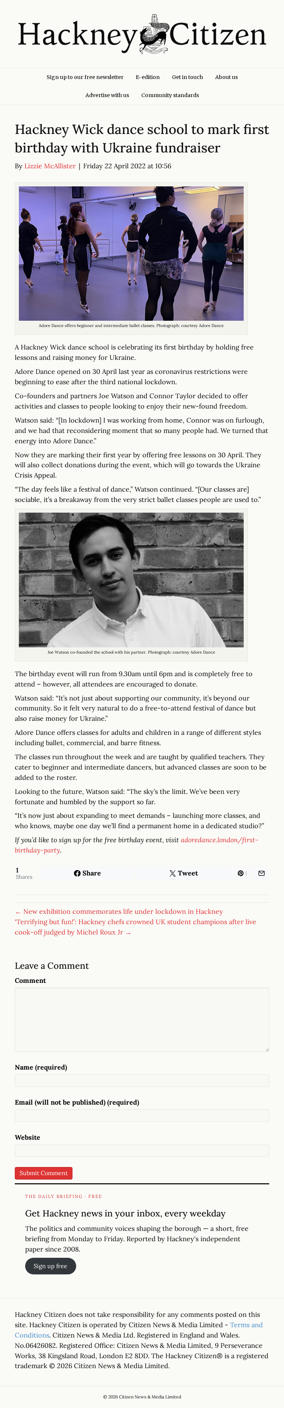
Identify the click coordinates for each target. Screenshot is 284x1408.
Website (27, 1137)
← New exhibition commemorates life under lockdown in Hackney (119, 911)
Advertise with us (107, 95)
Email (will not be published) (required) (77, 1102)
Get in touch (187, 77)
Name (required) (41, 1067)
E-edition (148, 77)
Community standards (170, 95)
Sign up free (50, 1266)
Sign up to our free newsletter (85, 77)
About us (226, 77)
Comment (30, 980)
